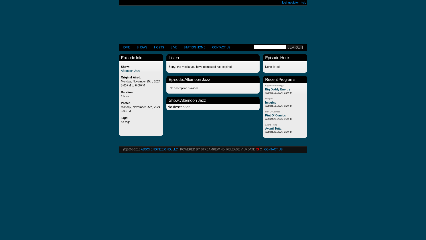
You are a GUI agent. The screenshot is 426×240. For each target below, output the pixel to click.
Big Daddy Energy (274, 85)
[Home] (213, 23)
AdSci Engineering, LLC (159, 149)
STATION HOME (194, 47)
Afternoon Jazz (130, 70)
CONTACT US (221, 47)
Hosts (159, 47)
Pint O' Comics (272, 112)
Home (126, 47)
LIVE (174, 47)
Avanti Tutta (271, 125)
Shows (142, 47)
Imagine (269, 99)
